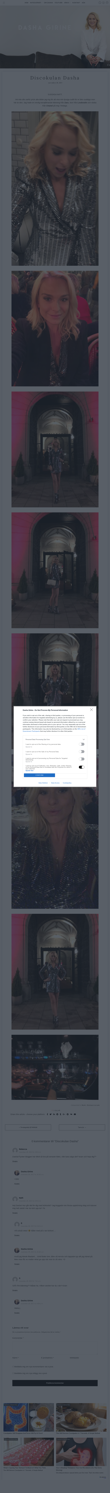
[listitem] (55, 739)
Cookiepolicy (67, 783)
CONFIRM (40, 775)
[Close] (92, 710)
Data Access (55, 783)
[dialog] (55, 746)
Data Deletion (43, 783)
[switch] (81, 744)
